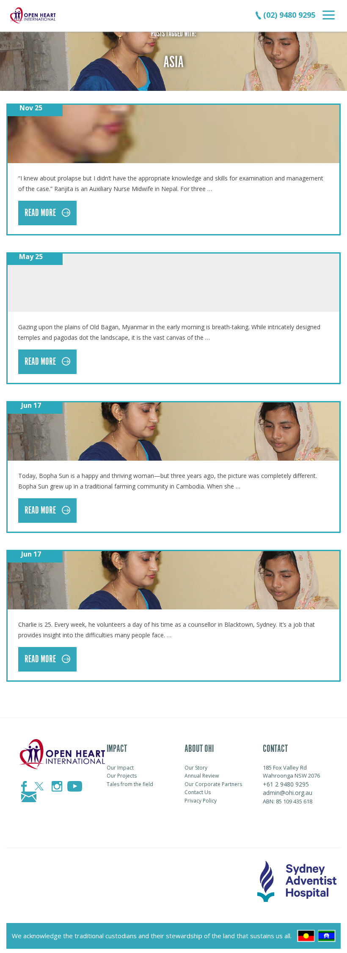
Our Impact (120, 767)
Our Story (196, 767)
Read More (41, 213)
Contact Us (198, 792)
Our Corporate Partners (213, 784)
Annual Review (202, 775)
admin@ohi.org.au (287, 793)
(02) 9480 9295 (288, 15)
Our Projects (122, 775)
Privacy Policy (201, 800)
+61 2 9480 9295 (286, 784)
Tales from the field (130, 784)
